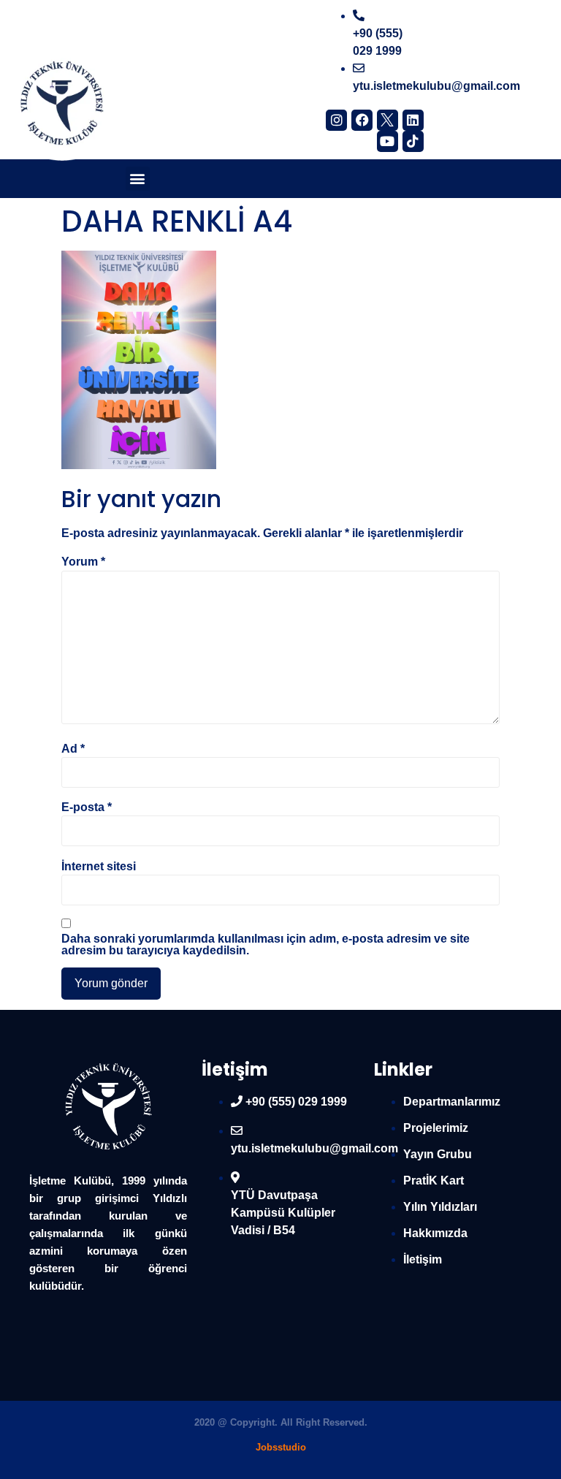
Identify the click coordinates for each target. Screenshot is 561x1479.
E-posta (86, 807)
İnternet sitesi (98, 866)
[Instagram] (336, 120)
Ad (73, 749)
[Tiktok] (413, 141)
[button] (138, 179)
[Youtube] (387, 141)
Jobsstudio (281, 1447)
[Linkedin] (413, 120)
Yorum (83, 562)
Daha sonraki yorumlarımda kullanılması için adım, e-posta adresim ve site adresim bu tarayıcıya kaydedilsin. (265, 945)
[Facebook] (362, 120)
